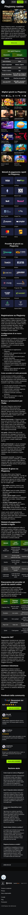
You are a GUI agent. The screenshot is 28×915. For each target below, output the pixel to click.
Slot (23, 95)
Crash (16, 95)
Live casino (9, 96)
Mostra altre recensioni (14, 761)
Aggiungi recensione (14, 708)
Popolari (3, 95)
